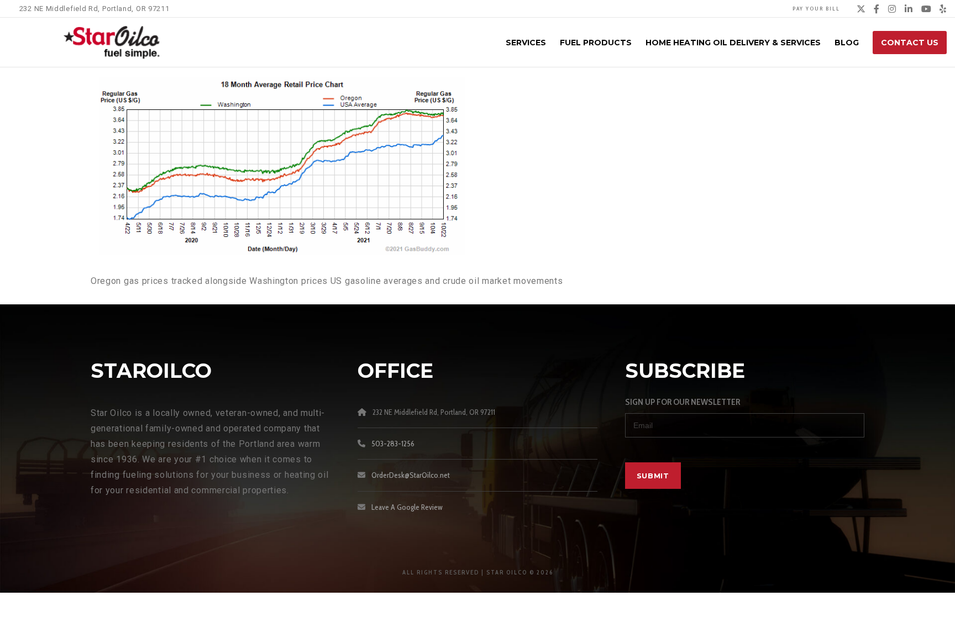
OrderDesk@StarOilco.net (410, 475)
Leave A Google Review (407, 507)
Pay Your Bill (816, 8)
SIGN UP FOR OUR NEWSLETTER (682, 402)
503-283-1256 (392, 444)
